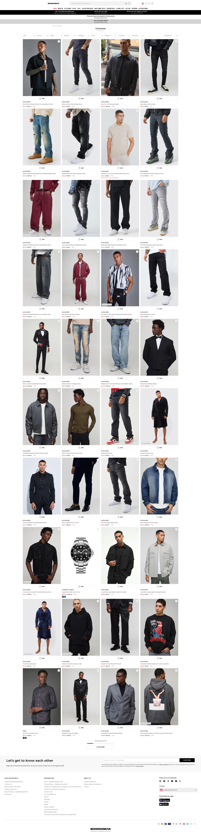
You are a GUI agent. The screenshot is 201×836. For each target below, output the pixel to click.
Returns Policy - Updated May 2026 (15, 792)
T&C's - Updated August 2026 (53, 781)
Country (162, 786)
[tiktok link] (176, 781)
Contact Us (8, 784)
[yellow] (26, 738)
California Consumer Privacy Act (54, 789)
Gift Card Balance (50, 794)
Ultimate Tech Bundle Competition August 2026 (60, 814)
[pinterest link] (164, 781)
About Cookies (49, 807)
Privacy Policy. (140, 766)
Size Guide (7, 794)
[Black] (63, 597)
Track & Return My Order (12, 787)
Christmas (59, 25)
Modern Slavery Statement (92, 784)
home (53, 25)
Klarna (46, 797)
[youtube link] (172, 781)
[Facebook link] (168, 781)
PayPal (46, 802)
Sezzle (46, 804)
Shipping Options (10, 789)
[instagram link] (160, 781)
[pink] (24, 738)
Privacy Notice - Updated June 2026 (55, 784)
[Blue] (65, 597)
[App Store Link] (164, 802)
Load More (100, 747)
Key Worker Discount (51, 809)
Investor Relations (90, 781)
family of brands (163, 764)
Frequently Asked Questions (13, 781)
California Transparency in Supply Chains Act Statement (62, 787)
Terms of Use (48, 792)
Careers (86, 787)
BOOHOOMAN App (50, 812)
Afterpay (47, 799)
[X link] (180, 781)
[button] (142, 3)
